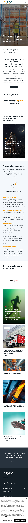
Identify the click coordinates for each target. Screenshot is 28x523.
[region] (14, 510)
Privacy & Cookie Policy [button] (7, 491)
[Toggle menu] (26, 2)
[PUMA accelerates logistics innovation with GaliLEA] (14, 306)
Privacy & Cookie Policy (7, 516)
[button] (14, 87)
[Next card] (15, 177)
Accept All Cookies (20, 520)
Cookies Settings (7, 520)
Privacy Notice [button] (7, 496)
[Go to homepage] (9, 2)
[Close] (26, 498)
